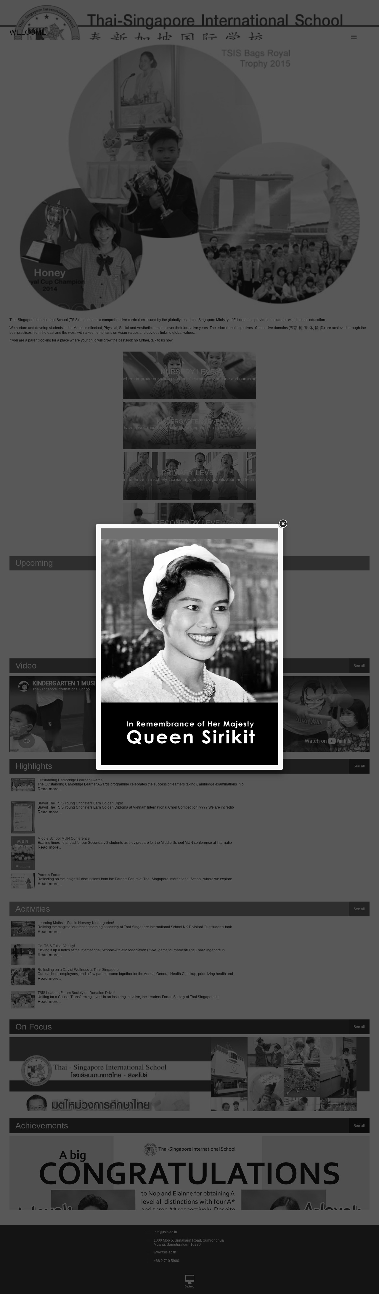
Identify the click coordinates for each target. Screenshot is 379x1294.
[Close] (282, 524)
